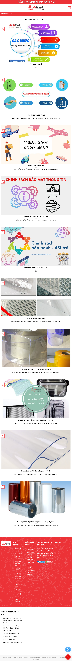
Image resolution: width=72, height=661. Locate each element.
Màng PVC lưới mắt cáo (18, 556)
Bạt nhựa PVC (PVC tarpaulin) (18, 592)
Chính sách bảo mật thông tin (30, 572)
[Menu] (2, 8)
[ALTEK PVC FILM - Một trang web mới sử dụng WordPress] (36, 8)
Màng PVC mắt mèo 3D (18, 564)
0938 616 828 (12, 636)
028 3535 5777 (15, 633)
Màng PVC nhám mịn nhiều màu (18, 579)
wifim (44, 19)
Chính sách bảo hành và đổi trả (30, 565)
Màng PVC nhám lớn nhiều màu (18, 571)
